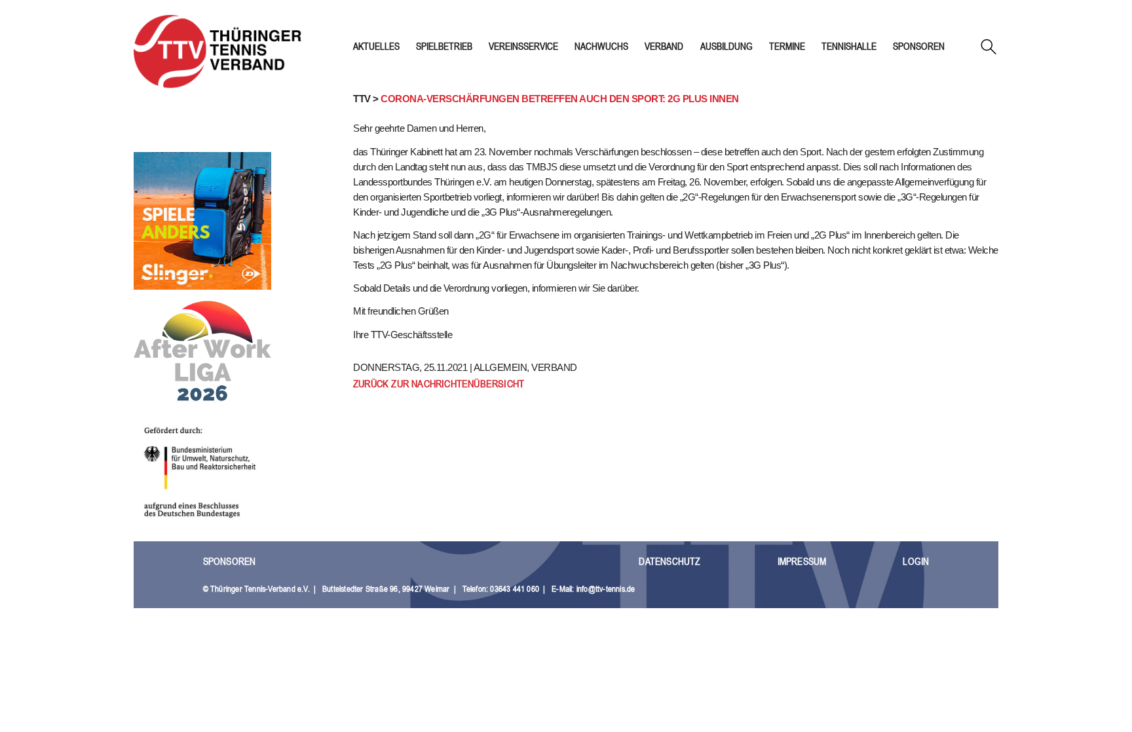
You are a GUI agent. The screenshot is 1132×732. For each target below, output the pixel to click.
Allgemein (500, 367)
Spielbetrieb (444, 46)
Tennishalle (849, 46)
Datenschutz (669, 561)
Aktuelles (376, 46)
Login (916, 561)
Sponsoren (919, 46)
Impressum (802, 561)
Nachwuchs (601, 46)
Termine (787, 46)
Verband (664, 46)
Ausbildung (726, 46)
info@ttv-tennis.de (605, 589)
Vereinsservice (523, 46)
